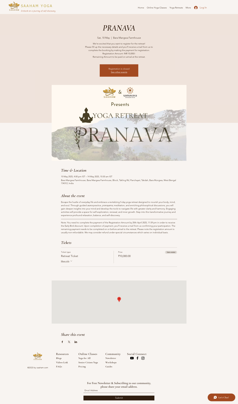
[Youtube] (132, 358)
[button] (156, 8)
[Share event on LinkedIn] (76, 342)
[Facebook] (137, 358)
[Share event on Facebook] (62, 342)
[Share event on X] (69, 342)
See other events (119, 72)
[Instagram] (143, 358)
